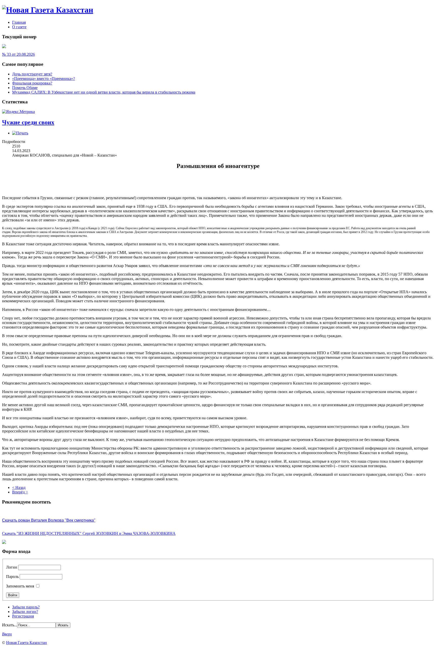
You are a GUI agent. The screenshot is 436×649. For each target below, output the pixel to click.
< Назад (18, 487)
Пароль (12, 576)
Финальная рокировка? (32, 83)
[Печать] (20, 133)
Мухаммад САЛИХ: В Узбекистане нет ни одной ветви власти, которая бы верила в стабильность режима (103, 92)
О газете (19, 27)
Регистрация (23, 616)
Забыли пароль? (26, 607)
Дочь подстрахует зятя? (32, 74)
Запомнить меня (20, 586)
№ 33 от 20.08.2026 (18, 54)
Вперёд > (20, 492)
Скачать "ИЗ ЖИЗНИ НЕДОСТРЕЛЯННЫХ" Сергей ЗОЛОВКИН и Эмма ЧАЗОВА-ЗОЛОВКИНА (89, 533)
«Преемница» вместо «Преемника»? (43, 78)
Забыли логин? (25, 611)
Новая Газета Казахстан (26, 642)
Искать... (9, 625)
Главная (19, 22)
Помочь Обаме (25, 87)
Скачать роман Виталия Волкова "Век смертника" (48, 520)
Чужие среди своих (28, 122)
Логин (11, 567)
